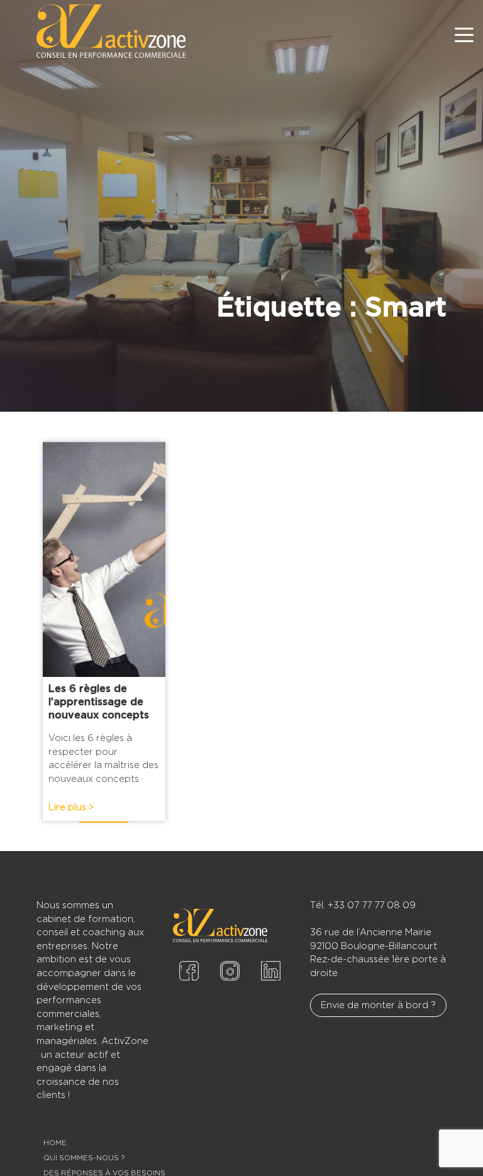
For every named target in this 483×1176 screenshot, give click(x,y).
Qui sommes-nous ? (84, 1158)
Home (55, 1142)
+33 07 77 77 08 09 (372, 905)
